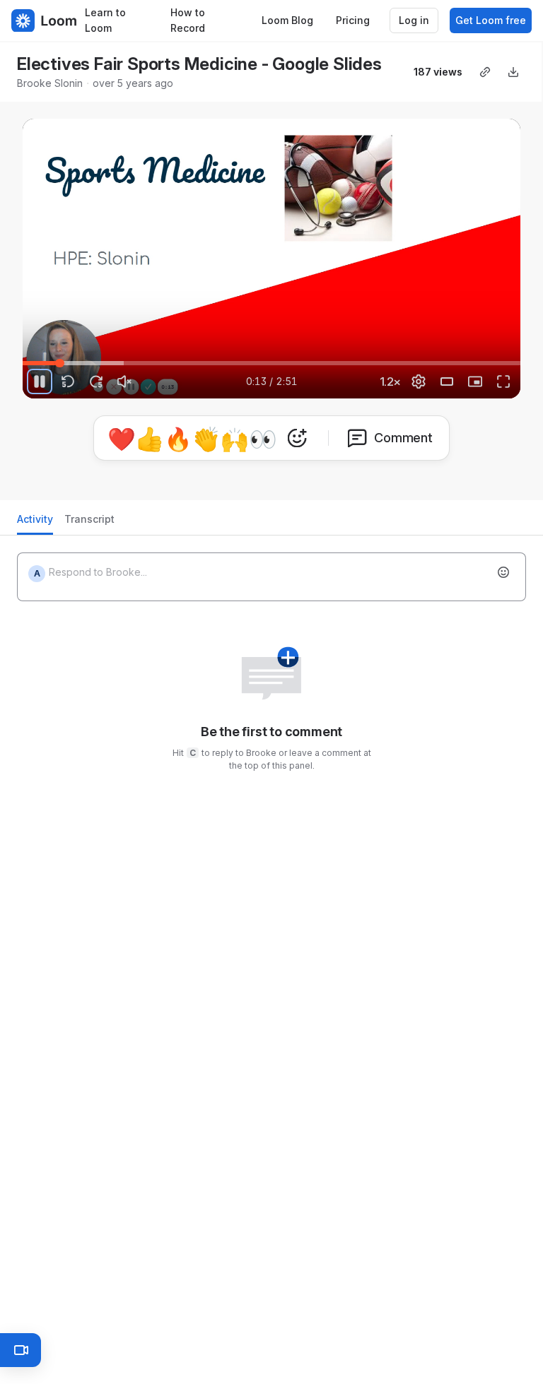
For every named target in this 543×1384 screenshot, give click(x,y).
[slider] (271, 363)
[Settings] (418, 381)
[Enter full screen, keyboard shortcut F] (503, 381)
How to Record (187, 20)
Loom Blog (287, 20)
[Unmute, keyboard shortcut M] (124, 381)
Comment (403, 437)
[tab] (35, 523)
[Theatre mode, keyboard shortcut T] (447, 381)
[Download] (513, 72)
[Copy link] (485, 72)
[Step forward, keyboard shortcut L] (96, 381)
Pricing (353, 20)
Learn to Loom (105, 20)
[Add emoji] (503, 572)
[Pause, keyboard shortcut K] (39, 381)
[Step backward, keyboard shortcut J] (68, 381)
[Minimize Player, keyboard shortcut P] (475, 381)
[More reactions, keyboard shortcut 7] (297, 438)
